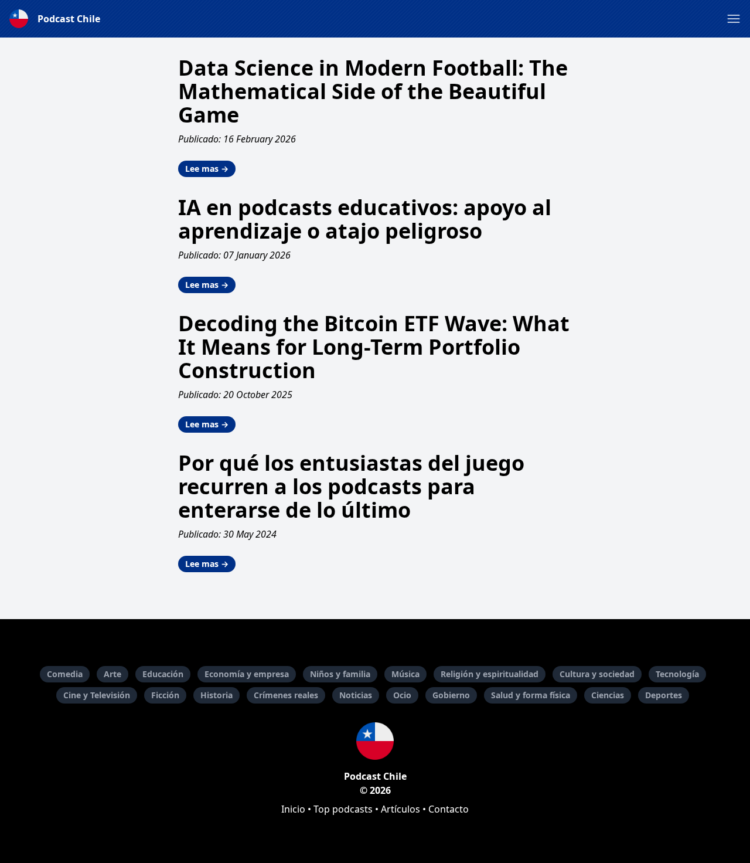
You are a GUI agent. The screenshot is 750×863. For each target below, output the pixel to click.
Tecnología (677, 673)
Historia (216, 695)
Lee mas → (207, 168)
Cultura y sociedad (597, 673)
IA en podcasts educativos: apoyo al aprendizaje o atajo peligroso (364, 219)
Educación (162, 673)
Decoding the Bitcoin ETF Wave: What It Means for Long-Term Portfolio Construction (374, 347)
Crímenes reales (286, 695)
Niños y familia (340, 673)
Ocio (402, 695)
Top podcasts (343, 809)
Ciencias (607, 695)
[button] (734, 19)
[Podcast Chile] (375, 741)
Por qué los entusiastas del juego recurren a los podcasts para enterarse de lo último (351, 486)
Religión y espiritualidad (489, 673)
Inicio (293, 809)
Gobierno (451, 695)
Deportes (663, 695)
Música (405, 673)
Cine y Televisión (96, 695)
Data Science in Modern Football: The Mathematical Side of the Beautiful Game (373, 91)
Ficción (165, 695)
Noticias (355, 695)
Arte (112, 673)
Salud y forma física (530, 695)
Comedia (65, 673)
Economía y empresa (246, 673)
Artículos (400, 809)
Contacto (448, 809)
